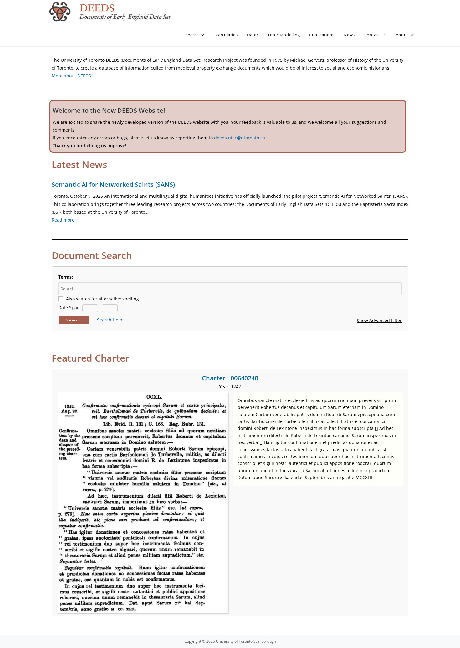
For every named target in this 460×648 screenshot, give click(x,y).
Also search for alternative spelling (102, 299)
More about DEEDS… (73, 76)
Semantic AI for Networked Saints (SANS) (113, 184)
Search (73, 320)
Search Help (109, 320)
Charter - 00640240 (230, 378)
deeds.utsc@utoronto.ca (239, 138)
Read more (63, 220)
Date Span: (69, 308)
